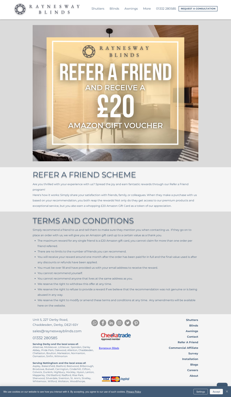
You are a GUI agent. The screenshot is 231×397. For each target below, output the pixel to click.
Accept (216, 391)
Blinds (193, 325)
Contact (192, 336)
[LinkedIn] (111, 323)
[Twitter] (127, 323)
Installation (190, 359)
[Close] (227, 391)
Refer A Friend (188, 342)
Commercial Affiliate (183, 347)
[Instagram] (119, 323)
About (194, 375)
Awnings (192, 331)
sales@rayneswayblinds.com (57, 331)
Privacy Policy (133, 391)
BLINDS (56, 12)
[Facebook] (103, 323)
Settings (200, 391)
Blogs (194, 364)
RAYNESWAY (56, 6)
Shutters (192, 320)
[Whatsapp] (94, 323)
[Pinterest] (136, 323)
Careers (192, 370)
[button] (146, 8)
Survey (193, 353)
